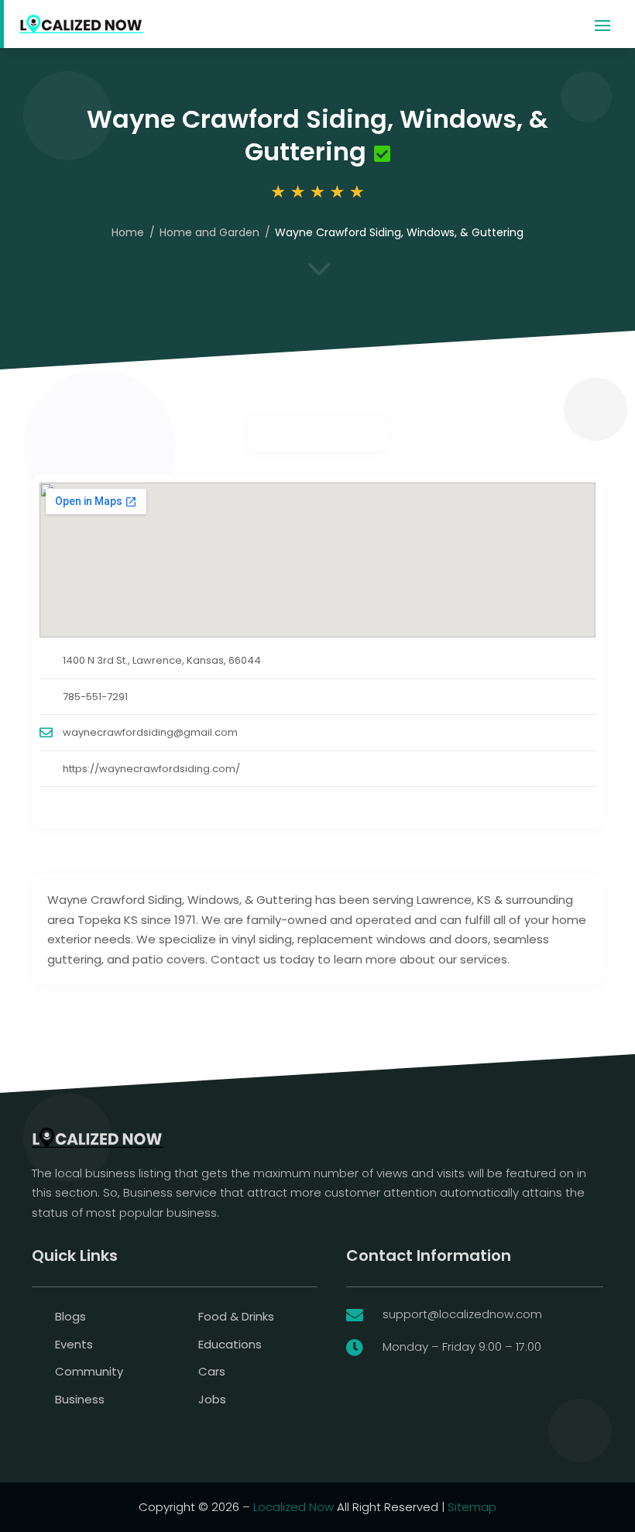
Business (80, 1399)
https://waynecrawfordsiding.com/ (151, 768)
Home (128, 232)
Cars (211, 1371)
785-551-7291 (95, 696)
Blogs (70, 1316)
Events (74, 1344)
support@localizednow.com (462, 1314)
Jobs (212, 1399)
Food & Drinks (236, 1316)
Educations (230, 1344)
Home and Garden (209, 232)
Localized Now (293, 1507)
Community (89, 1371)
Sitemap (472, 1507)
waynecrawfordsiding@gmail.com (150, 732)
